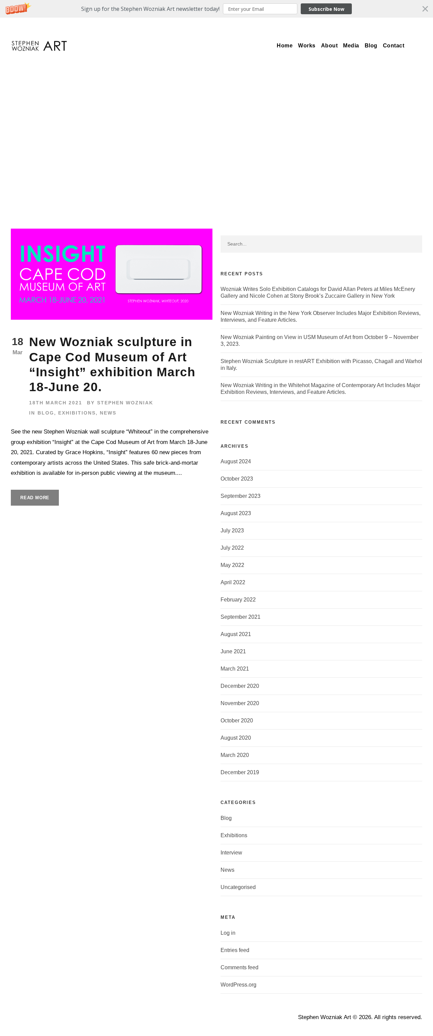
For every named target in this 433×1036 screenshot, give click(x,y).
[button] (216, 9)
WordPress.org (238, 985)
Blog (371, 45)
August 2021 (236, 634)
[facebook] (356, 26)
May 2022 (232, 565)
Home (285, 45)
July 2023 (232, 530)
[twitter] (381, 26)
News (108, 413)
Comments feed (239, 967)
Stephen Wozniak (125, 402)
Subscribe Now (326, 9)
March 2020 (235, 755)
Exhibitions (77, 413)
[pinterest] (369, 26)
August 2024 (236, 461)
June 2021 (233, 651)
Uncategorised (238, 887)
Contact (394, 45)
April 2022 (233, 582)
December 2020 (240, 686)
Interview (231, 852)
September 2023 (240, 496)
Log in (228, 933)
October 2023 (237, 479)
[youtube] (394, 26)
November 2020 (240, 703)
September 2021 (240, 617)
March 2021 (235, 669)
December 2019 (240, 772)
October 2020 (237, 720)
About (329, 45)
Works (307, 45)
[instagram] (406, 26)
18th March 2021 (55, 402)
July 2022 (232, 548)
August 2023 (236, 513)
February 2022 (238, 599)
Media (351, 45)
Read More (34, 497)
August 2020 (236, 738)
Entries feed (235, 950)
